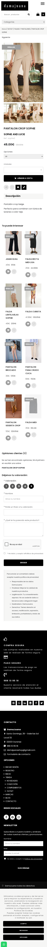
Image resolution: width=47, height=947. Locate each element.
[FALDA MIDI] (33, 406)
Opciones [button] (23, 937)
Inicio (8, 774)
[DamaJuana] (14, 6)
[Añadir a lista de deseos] (14, 271)
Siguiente (6, 37)
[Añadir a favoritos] (12, 187)
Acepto (23, 924)
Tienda (9, 777)
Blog (8, 798)
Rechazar (23, 930)
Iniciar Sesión (12, 767)
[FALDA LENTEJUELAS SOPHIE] (14, 295)
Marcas (9, 794)
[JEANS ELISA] (14, 243)
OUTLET (10, 791)
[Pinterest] (13, 817)
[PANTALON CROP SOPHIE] (23, 72)
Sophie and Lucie (14, 134)
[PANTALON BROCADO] (14, 351)
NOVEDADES (12, 780)
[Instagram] (19, 817)
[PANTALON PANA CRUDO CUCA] (33, 351)
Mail (5, 848)
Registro (10, 770)
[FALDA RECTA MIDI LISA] (33, 243)
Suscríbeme (23, 868)
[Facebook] (7, 817)
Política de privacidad (33, 859)
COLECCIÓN (12, 784)
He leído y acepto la (24, 859)
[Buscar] (28, 14)
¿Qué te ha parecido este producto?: (22, 520)
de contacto (18, 754)
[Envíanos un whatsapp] (4, 944)
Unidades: (8, 164)
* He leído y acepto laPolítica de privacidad (25, 553)
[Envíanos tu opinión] (23, 187)
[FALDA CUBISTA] (33, 295)
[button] (41, 703)
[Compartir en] (6, 187)
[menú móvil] (42, 3)
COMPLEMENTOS (14, 787)
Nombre (7, 838)
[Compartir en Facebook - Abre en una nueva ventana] (36, 703)
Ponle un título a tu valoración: (19, 507)
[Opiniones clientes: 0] (18, 187)
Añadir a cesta (24, 178)
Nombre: (9, 493)
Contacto (11, 801)
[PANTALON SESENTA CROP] (14, 406)
